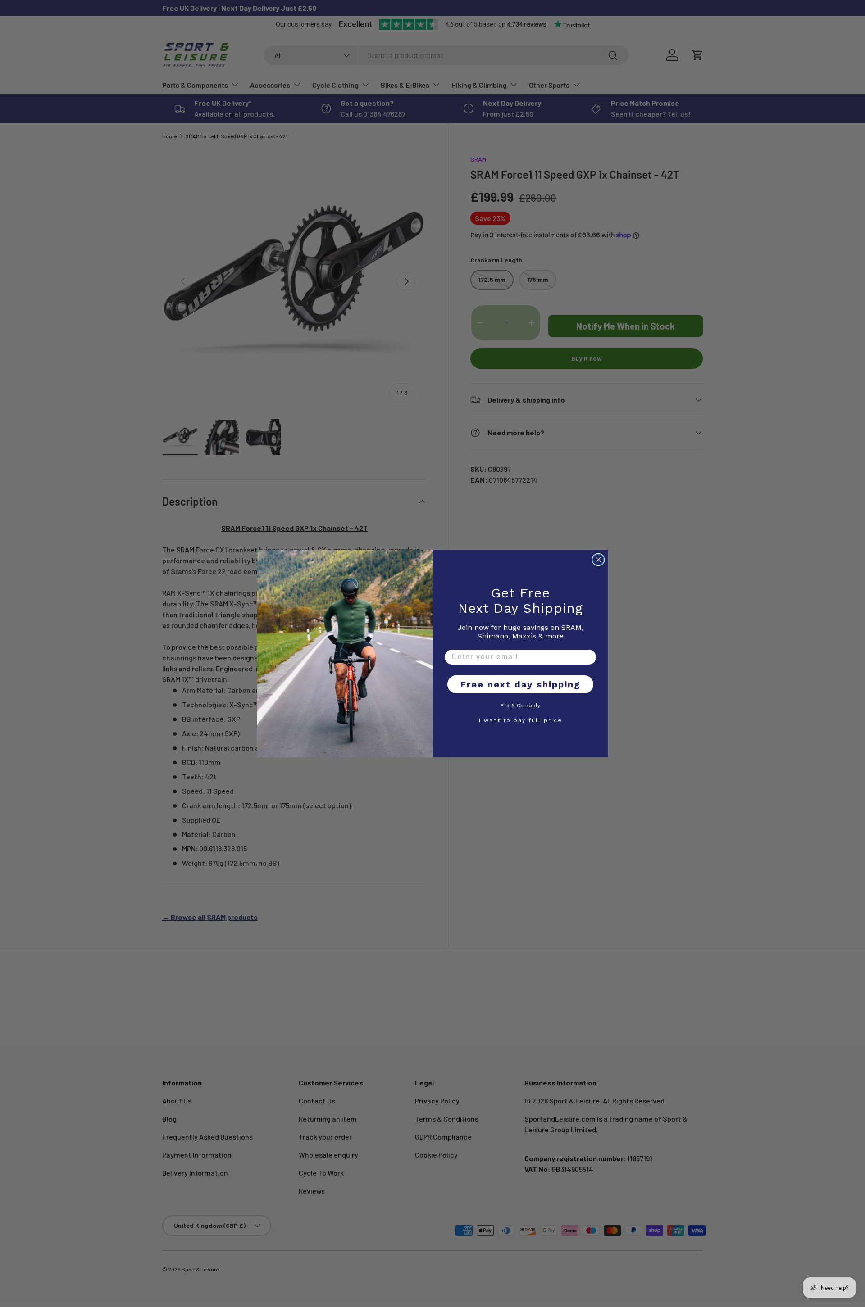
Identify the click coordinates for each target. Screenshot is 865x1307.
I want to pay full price (520, 720)
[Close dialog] (598, 559)
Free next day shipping (520, 684)
